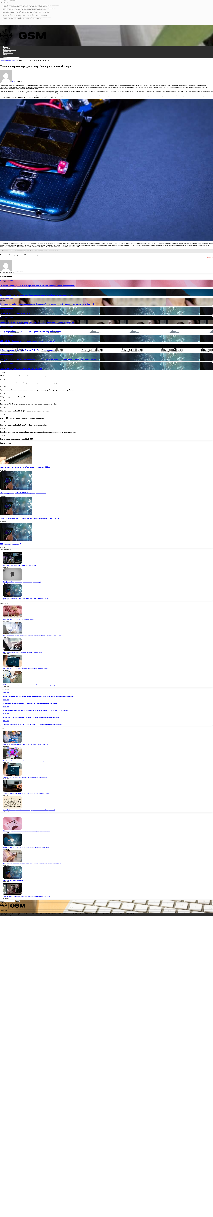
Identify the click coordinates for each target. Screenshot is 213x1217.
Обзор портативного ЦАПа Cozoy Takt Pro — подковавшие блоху (30, 350)
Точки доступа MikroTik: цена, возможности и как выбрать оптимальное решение (26, 11)
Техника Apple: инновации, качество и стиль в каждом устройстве (22, 18)
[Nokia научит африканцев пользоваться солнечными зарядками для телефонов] (12, 596)
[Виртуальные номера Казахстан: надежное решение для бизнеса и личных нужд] (12, 845)
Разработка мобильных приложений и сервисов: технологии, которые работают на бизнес (29, 8)
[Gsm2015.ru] (23, 41)
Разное (5, 54)
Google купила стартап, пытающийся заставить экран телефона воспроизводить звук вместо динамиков (48, 359)
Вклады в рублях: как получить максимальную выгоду (18, 619)
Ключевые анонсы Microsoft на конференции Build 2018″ (20, 565)
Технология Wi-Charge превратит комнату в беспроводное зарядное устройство (37, 322)
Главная (5, 47)
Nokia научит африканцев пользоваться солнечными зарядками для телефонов (25, 598)
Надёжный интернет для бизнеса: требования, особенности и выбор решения (25, 15)
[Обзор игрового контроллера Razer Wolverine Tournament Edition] (16, 463)
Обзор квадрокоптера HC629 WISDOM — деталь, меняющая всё (23, 493)
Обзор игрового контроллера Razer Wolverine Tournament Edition (25, 467)
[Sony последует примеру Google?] (12, 878)
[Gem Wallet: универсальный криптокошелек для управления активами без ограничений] (12, 808)
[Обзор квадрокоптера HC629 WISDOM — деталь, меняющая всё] (16, 489)
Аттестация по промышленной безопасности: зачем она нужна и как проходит (25, 6)
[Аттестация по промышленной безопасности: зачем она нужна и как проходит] (12, 742)
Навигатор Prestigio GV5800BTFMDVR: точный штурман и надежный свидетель (29, 518)
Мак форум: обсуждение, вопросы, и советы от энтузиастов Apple (22, 582)
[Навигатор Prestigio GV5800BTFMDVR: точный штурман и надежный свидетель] (16, 515)
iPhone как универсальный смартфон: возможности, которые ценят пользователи (26, 12)
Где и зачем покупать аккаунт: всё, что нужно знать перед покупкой (22, 652)
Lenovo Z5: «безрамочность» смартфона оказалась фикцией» (28, 341)
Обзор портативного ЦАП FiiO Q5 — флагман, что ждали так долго (30, 331)
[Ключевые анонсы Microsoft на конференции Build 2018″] (12, 563)
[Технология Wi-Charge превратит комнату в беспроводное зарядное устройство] (12, 894)
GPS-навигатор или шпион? (10, 544)
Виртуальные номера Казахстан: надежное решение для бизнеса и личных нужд (36, 294)
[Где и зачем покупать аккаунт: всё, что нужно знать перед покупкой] (12, 650)
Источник (210, 257)
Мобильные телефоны (9, 50)
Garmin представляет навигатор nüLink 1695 (21, 368)
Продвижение (7, 51)
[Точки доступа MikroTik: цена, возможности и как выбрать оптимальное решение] (12, 791)
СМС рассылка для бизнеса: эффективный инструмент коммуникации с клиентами (27, 17)
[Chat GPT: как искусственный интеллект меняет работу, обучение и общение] (12, 666)
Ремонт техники (8, 53)
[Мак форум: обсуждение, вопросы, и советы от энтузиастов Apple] (12, 580)
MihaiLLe (14, 81)
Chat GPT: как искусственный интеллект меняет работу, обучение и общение (25, 9)
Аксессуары (6, 48)
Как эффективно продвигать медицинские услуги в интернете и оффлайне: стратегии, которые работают (33, 636)
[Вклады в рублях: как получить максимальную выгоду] (12, 617)
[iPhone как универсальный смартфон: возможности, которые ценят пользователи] (12, 829)
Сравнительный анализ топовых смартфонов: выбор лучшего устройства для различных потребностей (47, 304)
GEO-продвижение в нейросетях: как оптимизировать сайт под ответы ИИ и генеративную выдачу (31, 5)
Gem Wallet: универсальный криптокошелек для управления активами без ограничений (28, 14)
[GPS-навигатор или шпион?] (16, 540)
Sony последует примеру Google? (15, 313)
